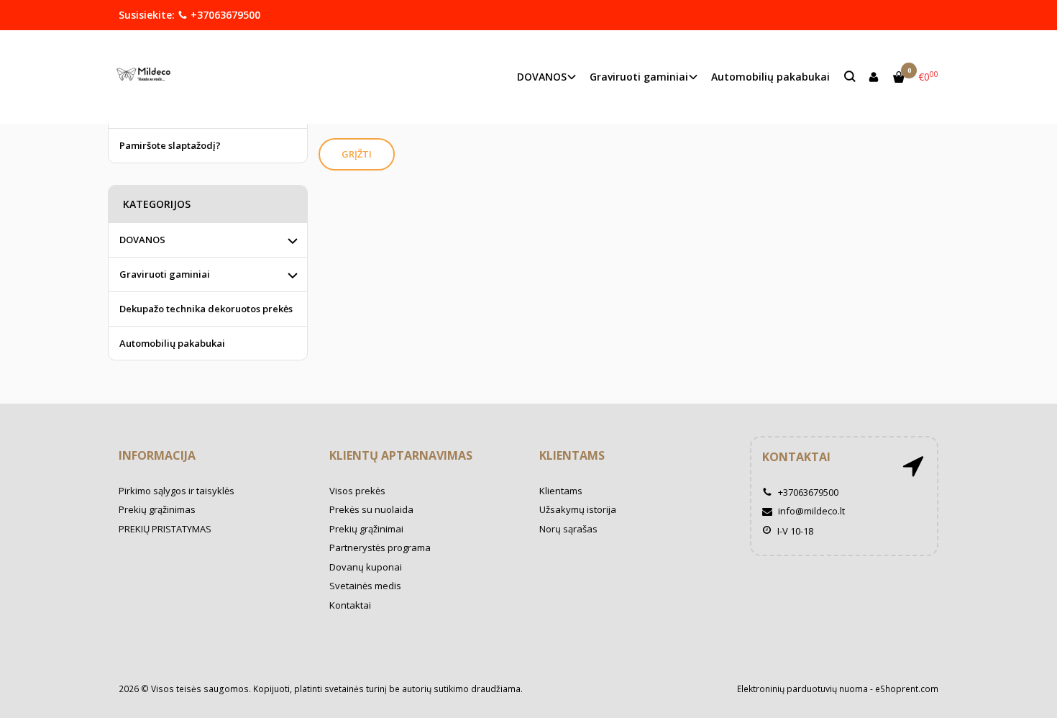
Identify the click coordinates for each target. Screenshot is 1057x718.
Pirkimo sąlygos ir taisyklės (176, 490)
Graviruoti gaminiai (164, 274)
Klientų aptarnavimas (400, 455)
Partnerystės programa (380, 547)
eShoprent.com (906, 689)
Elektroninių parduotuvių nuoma (802, 689)
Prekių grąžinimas (157, 509)
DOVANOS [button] (542, 76)
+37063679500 (224, 15)
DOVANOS (142, 239)
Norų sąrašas (568, 528)
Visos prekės (357, 490)
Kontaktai (350, 605)
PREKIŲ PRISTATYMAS (165, 528)
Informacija (157, 455)
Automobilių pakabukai (770, 76)
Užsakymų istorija (577, 509)
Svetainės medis (365, 585)
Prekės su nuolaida (371, 509)
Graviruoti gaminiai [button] (639, 76)
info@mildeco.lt (810, 510)
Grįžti (357, 153)
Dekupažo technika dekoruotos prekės (206, 308)
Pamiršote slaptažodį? (170, 145)
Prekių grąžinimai (366, 528)
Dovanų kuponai (365, 566)
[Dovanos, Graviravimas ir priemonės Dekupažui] (147, 76)
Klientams (572, 455)
